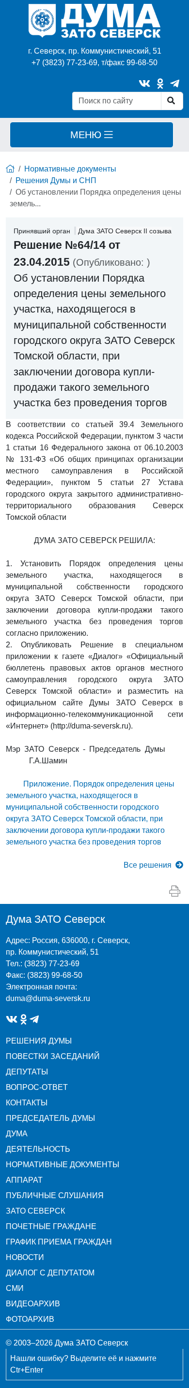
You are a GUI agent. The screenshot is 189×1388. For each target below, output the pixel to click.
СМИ (15, 1288)
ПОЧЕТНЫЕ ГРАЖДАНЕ (51, 1226)
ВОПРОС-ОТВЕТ (37, 1087)
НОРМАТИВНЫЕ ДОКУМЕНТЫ (62, 1164)
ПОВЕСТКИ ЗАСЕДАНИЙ (53, 1056)
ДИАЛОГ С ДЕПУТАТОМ (50, 1273)
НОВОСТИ (25, 1257)
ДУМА (17, 1134)
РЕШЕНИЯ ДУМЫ (39, 1041)
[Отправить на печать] (174, 892)
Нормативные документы (70, 169)
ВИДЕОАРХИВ (33, 1304)
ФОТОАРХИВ (30, 1319)
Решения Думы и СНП (56, 180)
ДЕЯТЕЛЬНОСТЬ (38, 1149)
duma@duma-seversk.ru (48, 998)
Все (148, 865)
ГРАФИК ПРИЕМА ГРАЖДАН (59, 1242)
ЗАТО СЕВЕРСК (35, 1211)
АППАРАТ (24, 1180)
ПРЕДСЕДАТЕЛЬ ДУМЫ (50, 1118)
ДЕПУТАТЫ (27, 1072)
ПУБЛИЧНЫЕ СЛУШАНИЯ (55, 1195)
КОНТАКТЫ (26, 1103)
